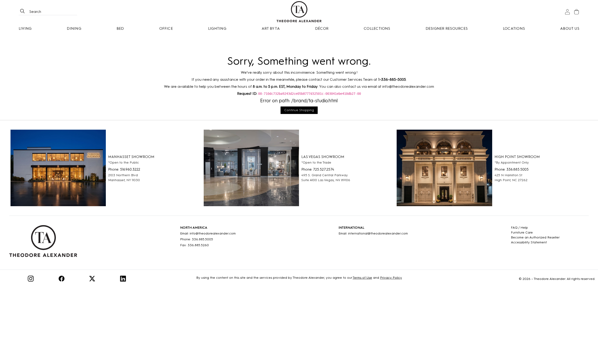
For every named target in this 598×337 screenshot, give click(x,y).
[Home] (43, 242)
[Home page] (299, 11)
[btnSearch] (22, 11)
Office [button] (166, 28)
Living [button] (25, 28)
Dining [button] (74, 28)
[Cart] (576, 12)
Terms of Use (362, 278)
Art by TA (271, 28)
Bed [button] (120, 28)
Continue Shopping (299, 110)
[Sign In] (567, 12)
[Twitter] (92, 279)
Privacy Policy (391, 278)
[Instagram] (31, 279)
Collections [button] (377, 28)
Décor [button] (321, 28)
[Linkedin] (123, 279)
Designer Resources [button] (447, 28)
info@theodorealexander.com (408, 86)
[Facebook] (61, 279)
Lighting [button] (217, 28)
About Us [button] (569, 28)
